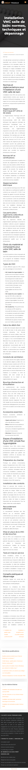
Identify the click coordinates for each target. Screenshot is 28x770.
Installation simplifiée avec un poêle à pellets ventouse (19, 633)
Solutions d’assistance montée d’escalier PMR (13, 675)
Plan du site (14, 769)
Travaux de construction (9, 52)
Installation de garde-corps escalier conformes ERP (8, 633)
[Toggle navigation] (25, 2)
